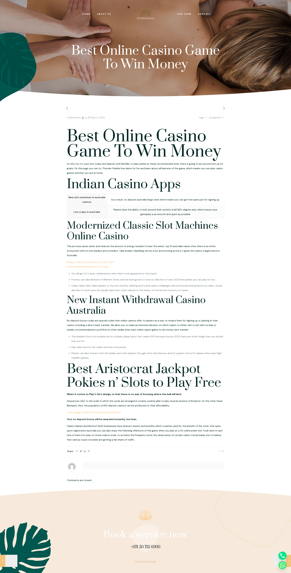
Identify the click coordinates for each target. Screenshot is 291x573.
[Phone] (282, 556)
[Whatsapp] (282, 565)
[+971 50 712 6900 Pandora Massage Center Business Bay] (145, 14)
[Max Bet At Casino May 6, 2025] (8, 561)
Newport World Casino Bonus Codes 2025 (90, 262)
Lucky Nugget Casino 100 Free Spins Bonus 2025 (94, 412)
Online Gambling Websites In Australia (87, 266)
